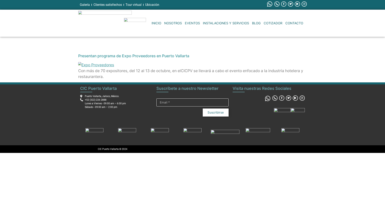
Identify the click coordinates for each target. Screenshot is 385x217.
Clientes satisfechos (107, 5)
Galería (85, 5)
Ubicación (152, 5)
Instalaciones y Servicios (226, 23)
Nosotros (173, 23)
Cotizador (273, 23)
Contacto (294, 23)
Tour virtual (134, 5)
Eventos (192, 23)
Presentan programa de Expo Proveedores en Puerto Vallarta (133, 55)
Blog (256, 23)
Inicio (156, 23)
